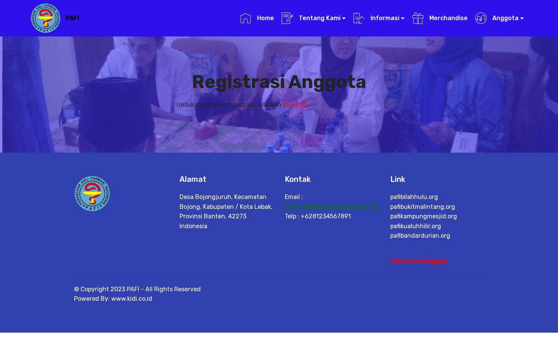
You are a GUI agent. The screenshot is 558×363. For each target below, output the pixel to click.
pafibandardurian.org (420, 235)
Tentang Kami (318, 18)
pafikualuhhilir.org (415, 226)
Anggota (505, 18)
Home (264, 18)
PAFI (72, 18)
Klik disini (296, 104)
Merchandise (447, 18)
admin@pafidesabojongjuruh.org (331, 206)
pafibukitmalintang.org (422, 206)
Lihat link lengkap (418, 261)
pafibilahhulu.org (414, 196)
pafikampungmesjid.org (423, 216)
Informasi (384, 18)
